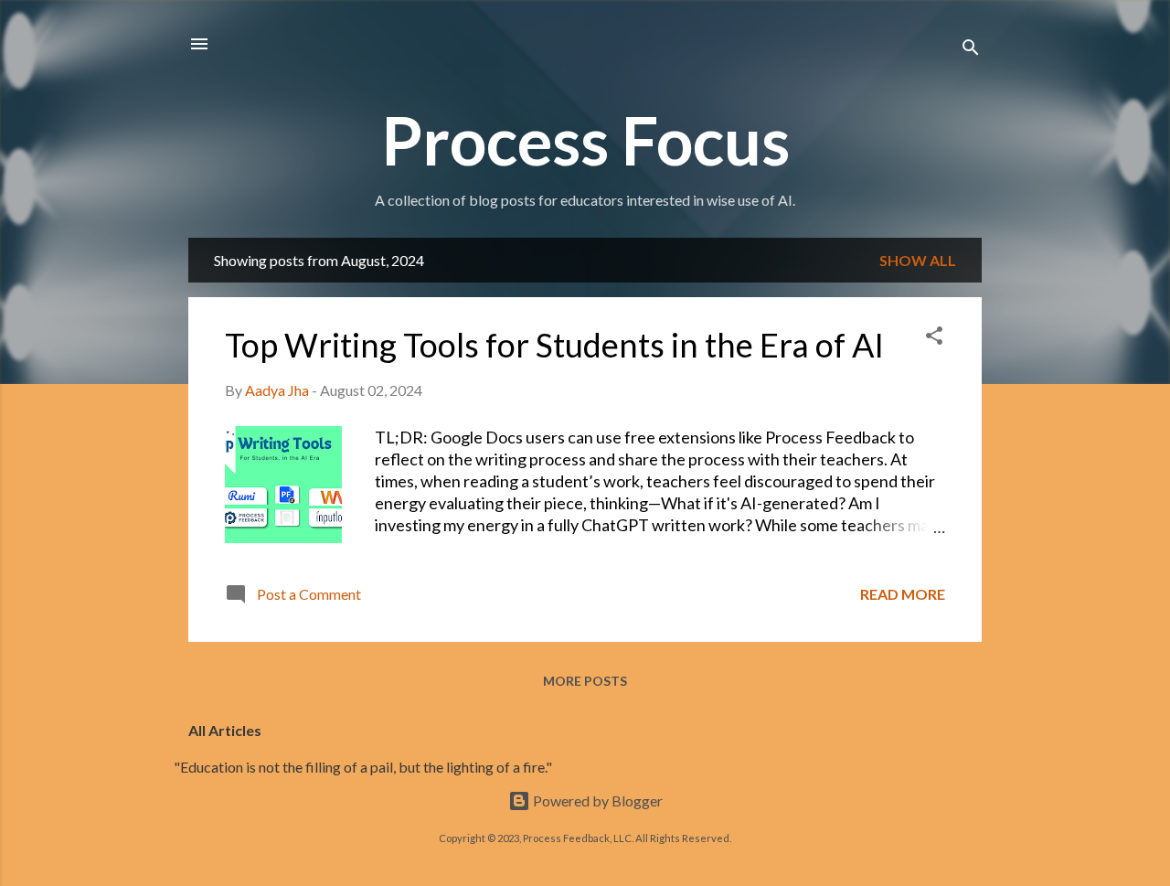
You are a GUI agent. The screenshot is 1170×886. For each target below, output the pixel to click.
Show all (917, 260)
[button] (934, 338)
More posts (585, 681)
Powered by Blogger (596, 800)
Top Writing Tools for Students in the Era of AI (554, 345)
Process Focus (585, 140)
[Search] (971, 50)
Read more (902, 594)
